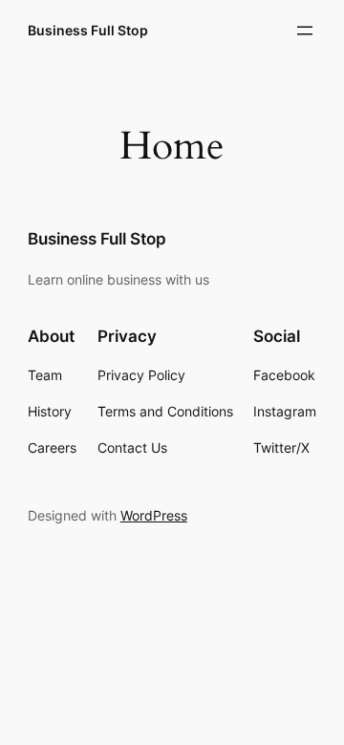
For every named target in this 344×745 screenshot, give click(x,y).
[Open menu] (304, 30)
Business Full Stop (88, 30)
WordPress (153, 515)
